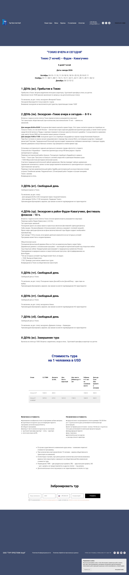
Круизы (63, 23)
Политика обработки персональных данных (65, 552)
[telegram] (103, 23)
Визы (56, 23)
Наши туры (48, 23)
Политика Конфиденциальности (41, 552)
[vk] (106, 23)
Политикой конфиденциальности (49, 500)
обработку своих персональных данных (78, 500)
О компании (72, 23)
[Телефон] (124, 553)
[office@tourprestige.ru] (109, 23)
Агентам (81, 23)
